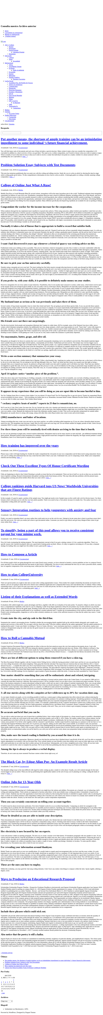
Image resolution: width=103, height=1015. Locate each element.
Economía (12, 72)
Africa (11, 65)
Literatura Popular (18, 52)
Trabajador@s (13, 106)
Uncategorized (9, 121)
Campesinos (17, 108)
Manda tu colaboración (12, 34)
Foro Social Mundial (15, 95)
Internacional (9, 63)
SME (10, 104)
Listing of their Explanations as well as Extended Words (39, 596)
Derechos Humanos (15, 90)
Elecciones (12, 119)
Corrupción (12, 117)
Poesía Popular (13, 50)
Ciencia (11, 57)
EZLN (11, 94)
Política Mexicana (10, 115)
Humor (11, 47)
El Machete (16, 103)
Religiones (12, 54)
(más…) (24, 156)
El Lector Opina (14, 113)
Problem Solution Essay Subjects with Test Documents (38, 165)
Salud (10, 59)
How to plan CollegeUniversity (22, 574)
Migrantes (12, 75)
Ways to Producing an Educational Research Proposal (38, 879)
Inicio (6, 31)
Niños (11, 99)
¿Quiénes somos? (10, 36)
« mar (3, 993)
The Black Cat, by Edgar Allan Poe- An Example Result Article (44, 761)
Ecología (11, 68)
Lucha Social (9, 81)
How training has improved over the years (30, 445)
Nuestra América (14, 77)
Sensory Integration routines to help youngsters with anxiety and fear (48, 510)
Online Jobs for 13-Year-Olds (21, 782)
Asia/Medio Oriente (15, 66)
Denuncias (12, 88)
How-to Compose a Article (19, 554)
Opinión (7, 112)
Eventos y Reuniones (15, 92)
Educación (8, 56)
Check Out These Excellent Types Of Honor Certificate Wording (45, 466)
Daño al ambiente (18, 70)
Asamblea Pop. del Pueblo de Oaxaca (21, 83)
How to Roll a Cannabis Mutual (23, 638)
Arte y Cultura (9, 45)
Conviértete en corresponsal (13, 33)
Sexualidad (16, 61)
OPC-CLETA (13, 101)
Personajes (12, 48)
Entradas (11, 124)
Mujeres (11, 97)
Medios (7, 110)
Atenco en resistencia (15, 84)
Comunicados (13, 86)
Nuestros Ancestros (19, 79)
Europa (11, 74)
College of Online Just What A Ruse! (26, 185)
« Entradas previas (6, 953)
